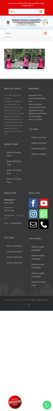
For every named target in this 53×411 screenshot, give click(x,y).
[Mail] (33, 224)
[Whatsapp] (43, 213)
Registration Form (35, 95)
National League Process (38, 113)
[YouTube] (44, 203)
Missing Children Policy (37, 107)
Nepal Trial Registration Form (37, 100)
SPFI (32, 300)
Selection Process (35, 104)
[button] (47, 405)
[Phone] (44, 224)
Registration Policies (36, 110)
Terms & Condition (35, 119)
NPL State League (35, 116)
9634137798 (9, 210)
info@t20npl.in (27, 5)
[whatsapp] (14, 396)
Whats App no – (10, 200)
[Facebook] (33, 203)
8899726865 (9, 203)
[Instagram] (33, 213)
